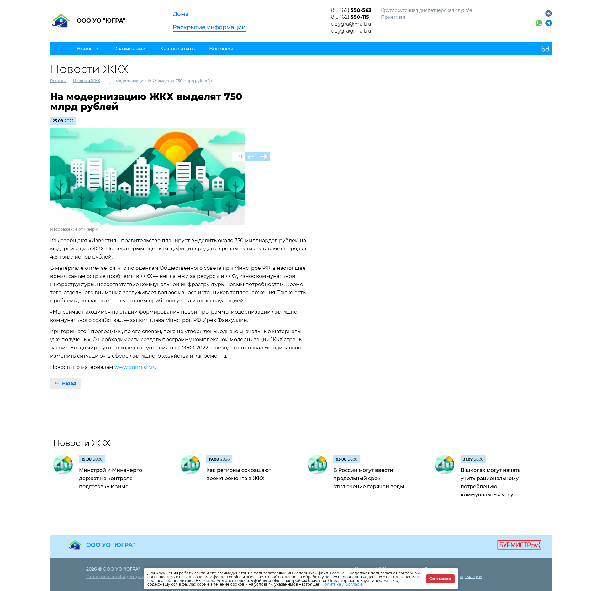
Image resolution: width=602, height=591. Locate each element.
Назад (69, 383)
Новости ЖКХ (86, 80)
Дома (181, 14)
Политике (331, 584)
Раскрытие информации (209, 27)
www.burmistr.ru (135, 367)
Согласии (354, 584)
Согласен (440, 579)
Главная (58, 80)
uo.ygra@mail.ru (351, 24)
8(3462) (351, 10)
